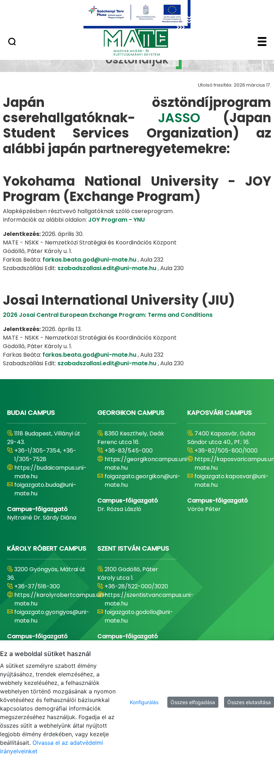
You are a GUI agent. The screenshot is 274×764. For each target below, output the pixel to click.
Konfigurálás (144, 702)
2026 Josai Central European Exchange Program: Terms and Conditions (108, 315)
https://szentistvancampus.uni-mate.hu (149, 599)
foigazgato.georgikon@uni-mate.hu (143, 480)
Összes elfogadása (193, 702)
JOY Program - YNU (116, 220)
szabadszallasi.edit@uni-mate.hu (106, 268)
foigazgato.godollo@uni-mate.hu (139, 616)
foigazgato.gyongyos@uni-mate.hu (51, 616)
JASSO (190, 118)
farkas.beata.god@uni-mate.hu (89, 259)
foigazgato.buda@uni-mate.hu (45, 489)
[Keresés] (12, 42)
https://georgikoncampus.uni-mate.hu (147, 463)
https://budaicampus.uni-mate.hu (50, 472)
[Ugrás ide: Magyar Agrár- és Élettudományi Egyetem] (137, 14)
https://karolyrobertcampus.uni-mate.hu (60, 599)
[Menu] (262, 42)
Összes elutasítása (249, 702)
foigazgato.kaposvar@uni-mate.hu (231, 480)
